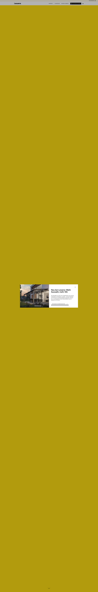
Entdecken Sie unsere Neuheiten (58, 303)
